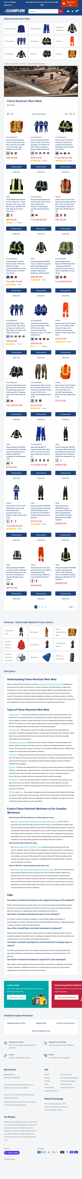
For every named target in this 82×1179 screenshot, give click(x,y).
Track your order (66, 1084)
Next (72, 606)
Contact (47, 1081)
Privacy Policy (49, 1087)
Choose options (16, 167)
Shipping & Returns (51, 1091)
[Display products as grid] (71, 114)
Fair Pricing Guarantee (67, 1081)
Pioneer (57, 197)
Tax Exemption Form (67, 1087)
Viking (8, 197)
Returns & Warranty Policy (41, 1031)
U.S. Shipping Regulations (67, 1078)
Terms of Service (66, 1074)
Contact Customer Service (65, 1023)
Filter (12, 114)
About (46, 1074)
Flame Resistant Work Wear (17, 18)
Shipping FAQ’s (41, 1023)
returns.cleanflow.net (52, 1107)
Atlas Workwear (11, 137)
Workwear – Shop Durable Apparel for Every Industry (28, 622)
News (46, 1084)
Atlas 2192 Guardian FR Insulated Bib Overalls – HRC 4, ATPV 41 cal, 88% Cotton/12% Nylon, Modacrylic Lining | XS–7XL (41, 451)
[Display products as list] (74, 114)
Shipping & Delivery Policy (16, 1023)
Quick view (16, 172)
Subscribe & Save (69, 3)
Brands (47, 1078)
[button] (76, 11)
